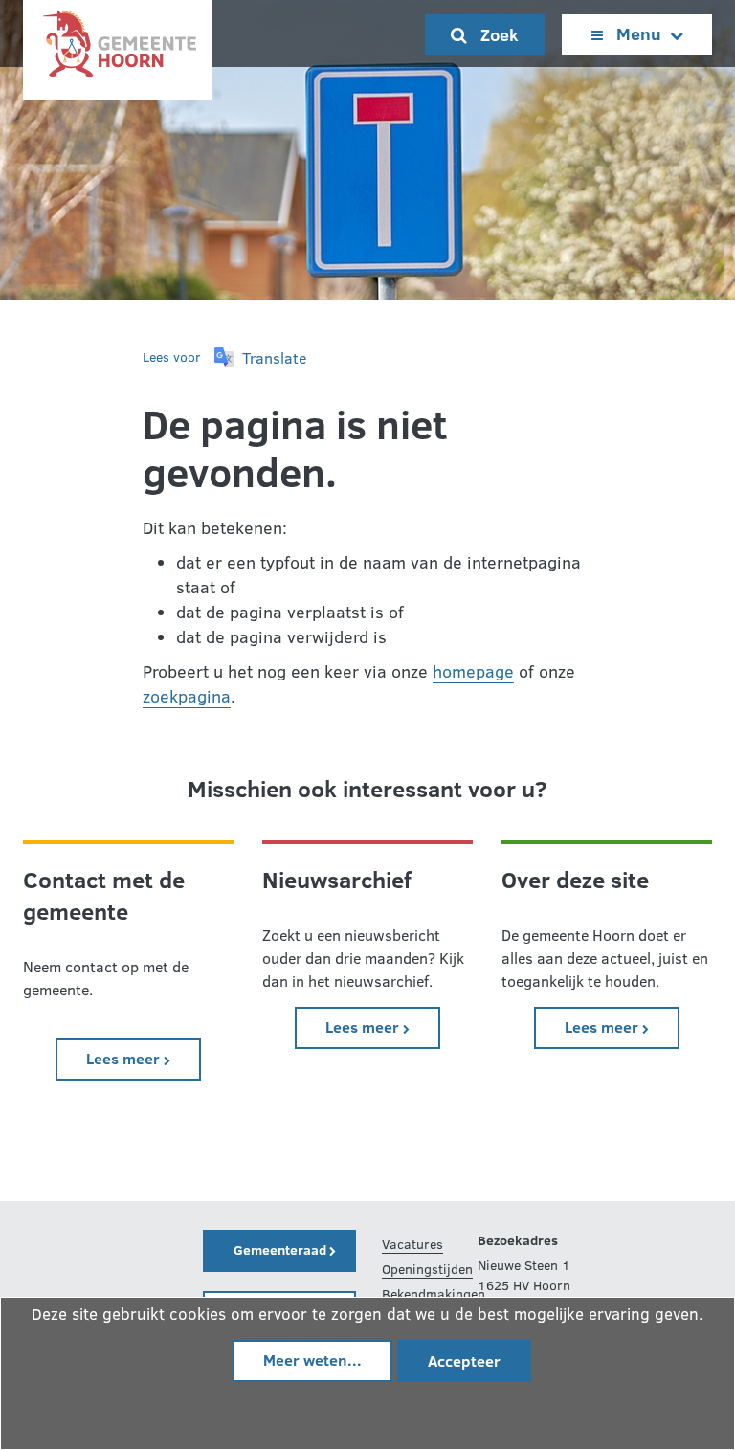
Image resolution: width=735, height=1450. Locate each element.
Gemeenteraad (281, 1249)
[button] (260, 357)
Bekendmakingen (433, 1293)
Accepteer (464, 1360)
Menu (638, 33)
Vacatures (412, 1244)
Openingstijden (427, 1269)
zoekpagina (187, 695)
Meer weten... (312, 1360)
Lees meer (143, 1057)
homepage (473, 670)
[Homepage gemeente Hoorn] (117, 48)
